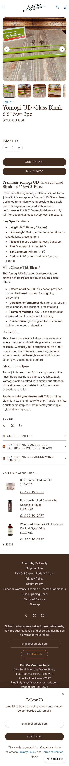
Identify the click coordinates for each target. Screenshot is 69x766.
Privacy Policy (27, 752)
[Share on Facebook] (4, 426)
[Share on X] (12, 426)
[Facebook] (26, 615)
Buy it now (34, 171)
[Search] (57, 7)
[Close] (62, 694)
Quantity (11, 140)
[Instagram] (42, 615)
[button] (7, 49)
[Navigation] (3, 7)
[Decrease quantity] (6, 147)
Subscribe (34, 654)
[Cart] (64, 7)
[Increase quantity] (18, 147)
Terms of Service (52, 752)
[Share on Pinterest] (20, 426)
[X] (34, 615)
